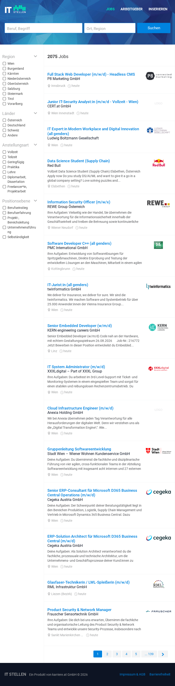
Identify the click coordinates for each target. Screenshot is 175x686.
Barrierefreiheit (159, 674)
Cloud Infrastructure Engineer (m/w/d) (80, 408)
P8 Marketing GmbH (63, 79)
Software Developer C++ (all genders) (79, 243)
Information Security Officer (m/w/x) (78, 202)
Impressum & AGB (132, 674)
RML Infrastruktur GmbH (67, 587)
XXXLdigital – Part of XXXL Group (74, 371)
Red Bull (54, 165)
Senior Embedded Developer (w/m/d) (79, 325)
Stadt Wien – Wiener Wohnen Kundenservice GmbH (88, 454)
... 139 (149, 654)
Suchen (154, 28)
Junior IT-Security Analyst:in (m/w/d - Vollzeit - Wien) (92, 101)
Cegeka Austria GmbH (65, 499)
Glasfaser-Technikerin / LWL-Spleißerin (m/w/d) (88, 582)
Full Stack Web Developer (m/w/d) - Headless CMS (91, 74)
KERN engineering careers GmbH (73, 330)
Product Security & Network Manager (79, 609)
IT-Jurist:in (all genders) (67, 284)
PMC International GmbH (67, 248)
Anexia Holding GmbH (65, 412)
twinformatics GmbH (64, 289)
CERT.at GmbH (59, 106)
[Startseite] (15, 9)
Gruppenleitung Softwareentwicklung (79, 449)
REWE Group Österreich (66, 207)
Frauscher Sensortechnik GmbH (72, 614)
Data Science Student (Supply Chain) (78, 161)
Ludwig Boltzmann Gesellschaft (73, 138)
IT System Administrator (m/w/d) (76, 366)
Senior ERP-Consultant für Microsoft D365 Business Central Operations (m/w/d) (92, 492)
